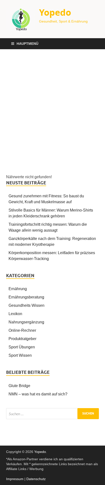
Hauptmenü (27, 44)
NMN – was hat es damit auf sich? (38, 394)
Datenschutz (36, 479)
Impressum (14, 479)
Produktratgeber (22, 339)
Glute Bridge (19, 386)
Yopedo (55, 12)
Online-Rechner (22, 330)
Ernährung (18, 289)
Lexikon (15, 314)
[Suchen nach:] (52, 413)
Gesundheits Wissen (26, 305)
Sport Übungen (22, 347)
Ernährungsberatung (26, 297)
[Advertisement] (52, 111)
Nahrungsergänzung (26, 322)
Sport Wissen (20, 355)
